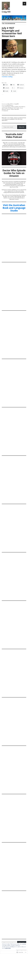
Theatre (8, 109)
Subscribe (21, 127)
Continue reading (7, 76)
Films (12, 106)
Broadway (8, 106)
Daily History (9, 105)
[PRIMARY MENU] (24, 3)
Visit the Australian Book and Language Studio (14, 207)
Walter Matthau (15, 109)
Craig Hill (6, 11)
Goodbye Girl (17, 106)
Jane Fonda (4, 108)
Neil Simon (10, 108)
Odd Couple (16, 108)
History (23, 106)
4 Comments (5, 110)
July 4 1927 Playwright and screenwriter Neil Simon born (12, 32)
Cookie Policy (8, 948)
